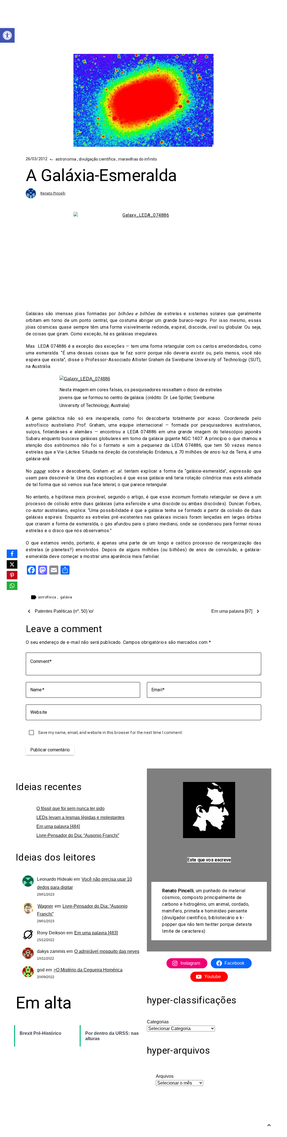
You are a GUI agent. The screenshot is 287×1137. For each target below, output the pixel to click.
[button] (7, 35)
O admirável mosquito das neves (106, 951)
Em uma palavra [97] (231, 611)
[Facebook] (12, 554)
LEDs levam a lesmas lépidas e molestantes (80, 817)
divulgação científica (97, 159)
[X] (12, 564)
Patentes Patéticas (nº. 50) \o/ (64, 611)
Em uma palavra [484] (58, 826)
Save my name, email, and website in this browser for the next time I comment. (110, 732)
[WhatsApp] (12, 586)
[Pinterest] (12, 575)
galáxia (66, 597)
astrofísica (47, 597)
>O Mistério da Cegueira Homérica (88, 969)
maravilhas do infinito (137, 159)
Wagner (45, 906)
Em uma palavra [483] (96, 932)
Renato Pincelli (52, 193)
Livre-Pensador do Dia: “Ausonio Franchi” (77, 835)
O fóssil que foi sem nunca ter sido (70, 808)
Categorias (158, 1021)
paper (40, 471)
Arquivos (164, 1076)
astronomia (66, 159)
